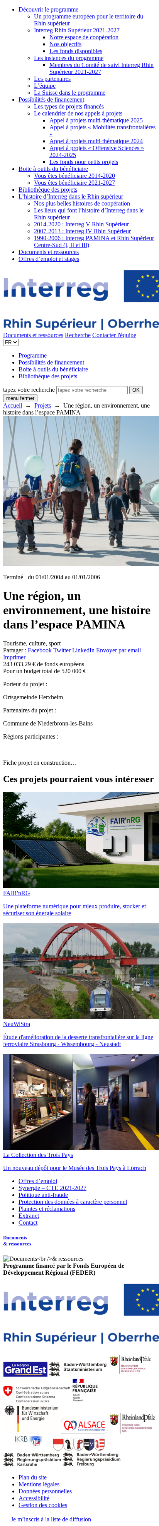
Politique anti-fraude (43, 1195)
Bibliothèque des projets (48, 189)
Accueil (12, 405)
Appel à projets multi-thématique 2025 (96, 120)
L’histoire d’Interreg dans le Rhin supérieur (71, 196)
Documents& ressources (17, 1241)
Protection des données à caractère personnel (73, 1201)
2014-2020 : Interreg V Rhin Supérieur (81, 224)
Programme (33, 355)
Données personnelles (45, 1491)
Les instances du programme (68, 58)
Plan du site (33, 1477)
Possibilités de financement (51, 99)
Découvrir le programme (48, 9)
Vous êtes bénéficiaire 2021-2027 (74, 182)
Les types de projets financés (69, 106)
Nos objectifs (65, 44)
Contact (28, 1222)
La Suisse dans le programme (69, 92)
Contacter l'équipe (114, 335)
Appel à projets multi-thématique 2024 (96, 141)
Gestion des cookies (43, 1505)
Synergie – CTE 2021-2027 (52, 1188)
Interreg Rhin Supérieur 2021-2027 (77, 30)
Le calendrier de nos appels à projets (78, 113)
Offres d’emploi (38, 1181)
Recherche (78, 335)
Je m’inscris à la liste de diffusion (50, 1519)
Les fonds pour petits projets (83, 162)
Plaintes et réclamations (47, 1208)
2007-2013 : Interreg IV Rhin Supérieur (82, 231)
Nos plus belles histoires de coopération (82, 203)
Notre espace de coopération (83, 37)
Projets (42, 405)
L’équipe (45, 85)
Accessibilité (34, 1498)
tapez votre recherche (29, 389)
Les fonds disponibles (75, 51)
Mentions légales (39, 1484)
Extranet (29, 1215)
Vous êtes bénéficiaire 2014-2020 (74, 175)
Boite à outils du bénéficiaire (53, 168)
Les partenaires (52, 78)
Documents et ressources (49, 252)
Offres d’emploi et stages (49, 259)
